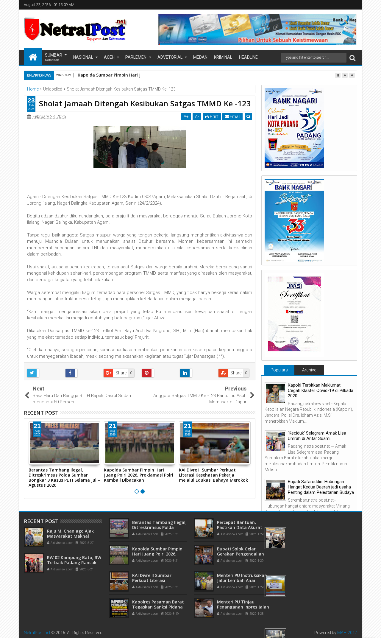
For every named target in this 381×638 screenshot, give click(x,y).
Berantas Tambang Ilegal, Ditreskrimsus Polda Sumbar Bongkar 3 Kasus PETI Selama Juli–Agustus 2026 (64, 477)
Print (213, 116)
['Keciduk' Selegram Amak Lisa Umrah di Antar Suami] (275, 441)
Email (234, 116)
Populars (279, 370)
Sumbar (53, 57)
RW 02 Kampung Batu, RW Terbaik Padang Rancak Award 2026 (74, 562)
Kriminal (223, 57)
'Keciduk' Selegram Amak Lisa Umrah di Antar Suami (317, 435)
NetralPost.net (37, 632)
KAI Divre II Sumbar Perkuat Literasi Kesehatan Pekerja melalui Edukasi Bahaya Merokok (213, 475)
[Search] (352, 58)
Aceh (109, 57)
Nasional (83, 57)
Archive (309, 370)
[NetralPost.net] (33, 56)
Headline (248, 57)
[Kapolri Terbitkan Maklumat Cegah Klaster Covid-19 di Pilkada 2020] (275, 393)
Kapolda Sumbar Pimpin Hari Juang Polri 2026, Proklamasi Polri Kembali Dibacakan (164, 75)
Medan (200, 57)
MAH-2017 (347, 632)
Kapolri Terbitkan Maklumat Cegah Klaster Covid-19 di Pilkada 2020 (320, 390)
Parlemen (135, 57)
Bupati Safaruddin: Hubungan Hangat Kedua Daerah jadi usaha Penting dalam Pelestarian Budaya (321, 487)
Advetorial (169, 57)
